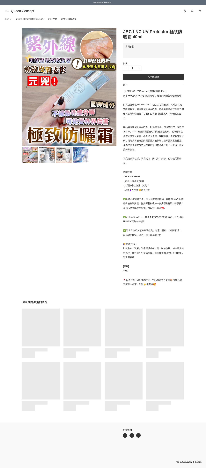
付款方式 (52, 19)
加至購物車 (153, 77)
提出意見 (198, 462)
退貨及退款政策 (69, 19)
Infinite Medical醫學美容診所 (30, 19)
